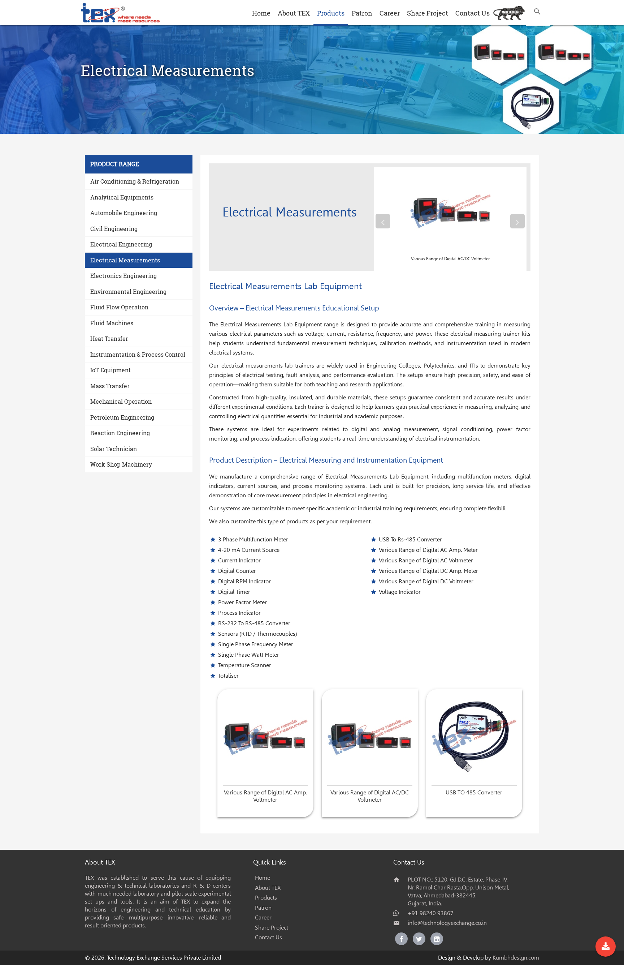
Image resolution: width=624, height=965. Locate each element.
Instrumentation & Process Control (137, 354)
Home (261, 13)
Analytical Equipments (121, 197)
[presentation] (383, 221)
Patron (362, 13)
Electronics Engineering (123, 275)
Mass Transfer (110, 386)
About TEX (294, 13)
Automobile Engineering (123, 212)
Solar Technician (113, 449)
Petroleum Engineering (122, 417)
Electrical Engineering (121, 244)
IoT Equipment (110, 370)
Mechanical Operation (121, 401)
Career (390, 13)
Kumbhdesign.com (516, 957)
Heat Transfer (109, 338)
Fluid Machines (111, 323)
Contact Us (472, 13)
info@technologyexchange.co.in (447, 922)
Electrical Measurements (125, 260)
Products (330, 13)
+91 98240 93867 (431, 913)
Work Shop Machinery (121, 464)
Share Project (427, 13)
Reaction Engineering (120, 433)
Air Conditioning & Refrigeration (134, 181)
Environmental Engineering (128, 291)
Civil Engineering (114, 228)
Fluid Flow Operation (119, 307)
